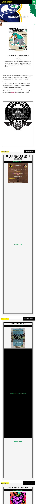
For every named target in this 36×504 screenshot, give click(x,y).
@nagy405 (13, 92)
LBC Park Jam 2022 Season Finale (18, 488)
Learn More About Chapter (18, 117)
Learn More (18, 244)
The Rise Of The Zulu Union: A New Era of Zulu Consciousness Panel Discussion (18, 157)
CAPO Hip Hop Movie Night (18, 323)
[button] (34, 2)
